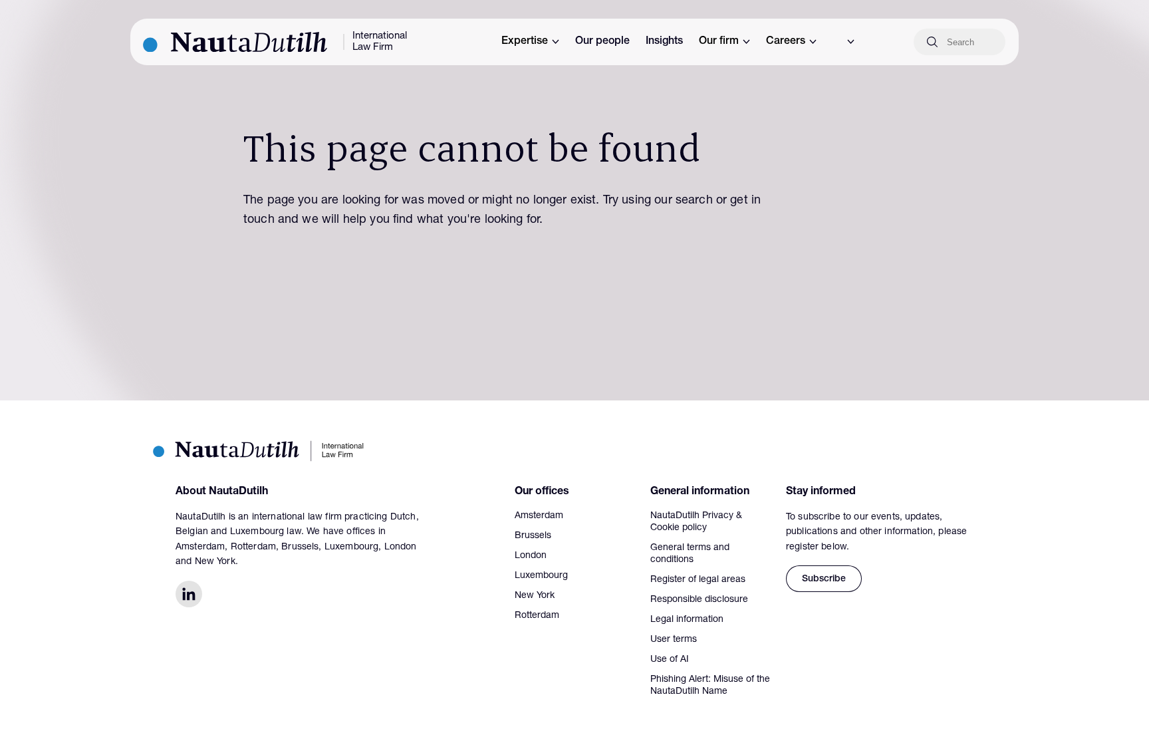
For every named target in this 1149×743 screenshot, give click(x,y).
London (531, 556)
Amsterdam (539, 516)
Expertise (524, 42)
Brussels (533, 536)
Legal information (686, 620)
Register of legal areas (697, 580)
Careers (785, 42)
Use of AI (669, 660)
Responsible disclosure (699, 600)
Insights (664, 42)
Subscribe (824, 579)
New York (535, 596)
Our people (602, 42)
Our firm (719, 42)
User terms (673, 640)
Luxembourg (541, 576)
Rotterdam (537, 616)
